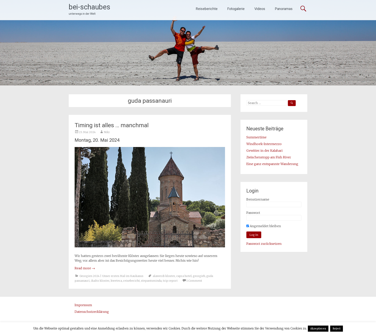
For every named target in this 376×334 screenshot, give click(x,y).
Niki (107, 132)
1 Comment (194, 280)
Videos (259, 9)
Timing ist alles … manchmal (112, 125)
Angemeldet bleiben (265, 226)
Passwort (253, 213)
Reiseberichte (207, 9)
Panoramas (284, 9)
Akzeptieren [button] (318, 328)
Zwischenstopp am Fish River (268, 157)
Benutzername (257, 199)
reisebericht (131, 280)
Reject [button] (337, 328)
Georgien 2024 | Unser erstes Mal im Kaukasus (111, 276)
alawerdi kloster (164, 276)
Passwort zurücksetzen (264, 244)
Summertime (256, 137)
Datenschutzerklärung (92, 312)
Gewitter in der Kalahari (264, 150)
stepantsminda (151, 280)
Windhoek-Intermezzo (264, 144)
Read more (85, 268)
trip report (170, 280)
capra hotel (184, 276)
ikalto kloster (100, 280)
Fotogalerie (236, 9)
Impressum (83, 305)
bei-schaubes (89, 7)
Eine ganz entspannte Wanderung (272, 164)
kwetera (116, 280)
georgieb (199, 276)
